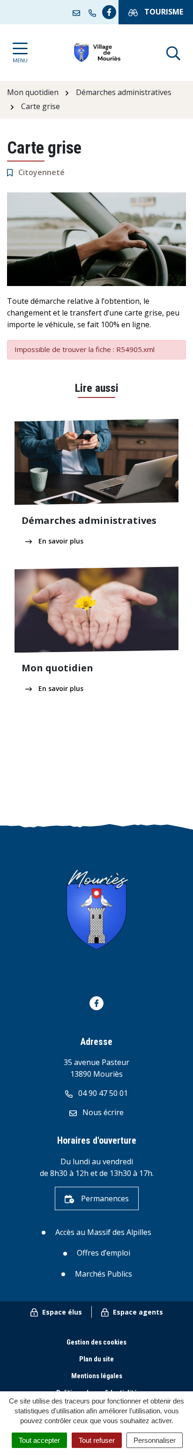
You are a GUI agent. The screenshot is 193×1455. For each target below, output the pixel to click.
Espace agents (137, 1312)
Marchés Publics (103, 1274)
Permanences (104, 1198)
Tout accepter (39, 1440)
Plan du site (96, 1359)
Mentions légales (96, 1376)
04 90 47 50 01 (102, 1093)
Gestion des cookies (96, 1342)
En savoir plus (60, 540)
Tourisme (162, 12)
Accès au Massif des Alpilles (103, 1232)
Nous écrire (102, 1112)
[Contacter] (78, 12)
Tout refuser (97, 1440)
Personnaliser (155, 1440)
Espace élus (61, 1312)
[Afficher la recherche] (173, 52)
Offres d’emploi (103, 1253)
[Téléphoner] (94, 12)
